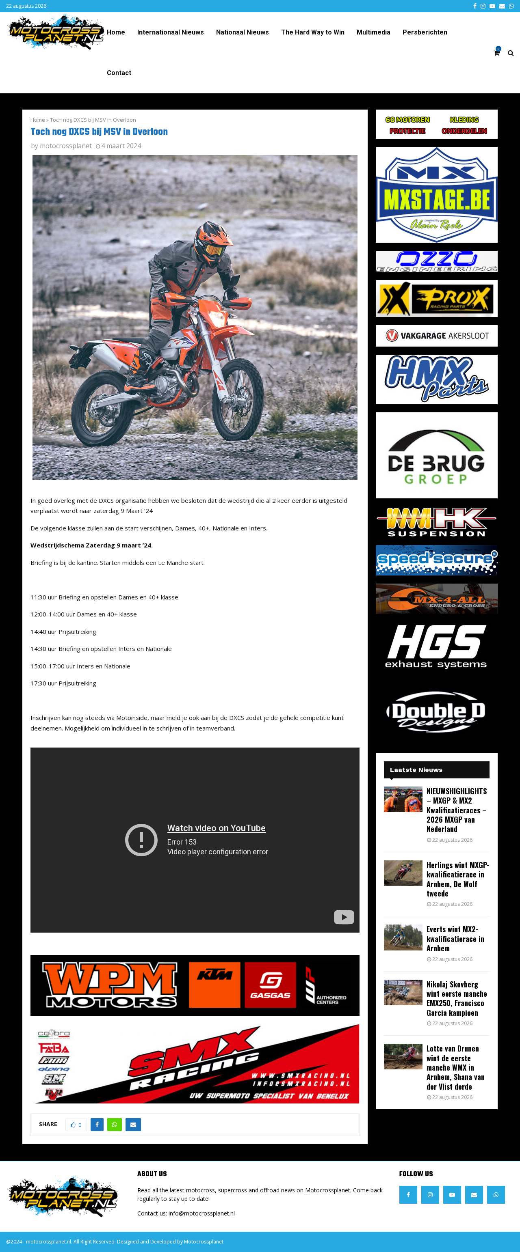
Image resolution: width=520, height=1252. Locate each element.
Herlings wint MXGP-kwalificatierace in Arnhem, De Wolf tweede (458, 879)
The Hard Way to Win (312, 32)
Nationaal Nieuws (242, 32)
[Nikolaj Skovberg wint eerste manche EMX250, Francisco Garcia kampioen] (403, 992)
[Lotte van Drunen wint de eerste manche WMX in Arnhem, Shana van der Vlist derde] (403, 1056)
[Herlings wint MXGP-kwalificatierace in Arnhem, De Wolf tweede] (403, 873)
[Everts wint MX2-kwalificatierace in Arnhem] (403, 937)
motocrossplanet (66, 145)
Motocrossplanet (203, 1241)
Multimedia (373, 32)
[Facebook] (408, 1195)
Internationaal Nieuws (170, 32)
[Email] (474, 1195)
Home (116, 32)
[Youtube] (452, 1195)
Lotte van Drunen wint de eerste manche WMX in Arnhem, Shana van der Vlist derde (456, 1067)
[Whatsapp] (496, 1195)
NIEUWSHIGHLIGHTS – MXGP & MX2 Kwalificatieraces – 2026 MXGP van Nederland (457, 810)
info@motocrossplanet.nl (202, 1213)
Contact (119, 73)
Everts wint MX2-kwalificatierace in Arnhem (455, 938)
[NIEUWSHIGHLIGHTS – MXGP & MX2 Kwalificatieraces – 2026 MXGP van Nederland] (403, 799)
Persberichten (425, 32)
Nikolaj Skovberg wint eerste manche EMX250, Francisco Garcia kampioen (457, 998)
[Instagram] (430, 1195)
